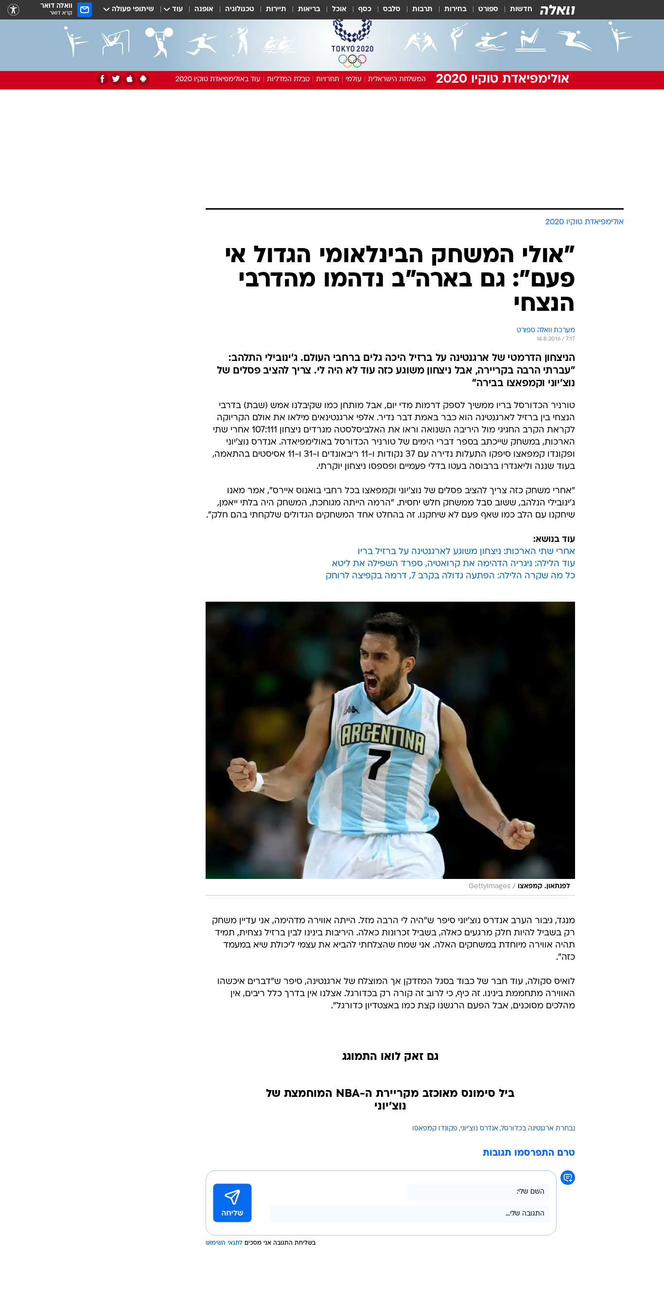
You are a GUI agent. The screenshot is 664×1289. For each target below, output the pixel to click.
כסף (364, 9)
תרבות (422, 9)
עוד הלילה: (553, 564)
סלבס (392, 9)
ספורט (488, 9)
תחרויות (327, 79)
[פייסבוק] (102, 79)
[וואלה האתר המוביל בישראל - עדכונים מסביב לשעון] (557, 10)
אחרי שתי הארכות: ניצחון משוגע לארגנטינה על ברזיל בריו (466, 551)
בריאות (309, 9)
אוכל (339, 9)
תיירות (276, 9)
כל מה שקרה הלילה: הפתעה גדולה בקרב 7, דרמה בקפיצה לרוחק (450, 576)
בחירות (455, 9)
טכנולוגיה (239, 9)
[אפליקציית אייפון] (129, 79)
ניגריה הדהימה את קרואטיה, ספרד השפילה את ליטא (432, 564)
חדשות (521, 9)
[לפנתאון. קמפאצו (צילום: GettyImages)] (390, 748)
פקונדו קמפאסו (434, 1129)
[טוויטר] (116, 79)
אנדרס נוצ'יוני (479, 1129)
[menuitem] (515, 9)
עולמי (354, 79)
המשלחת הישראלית (397, 79)
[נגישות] (13, 10)
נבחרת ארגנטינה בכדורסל (538, 1129)
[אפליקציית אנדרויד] (143, 79)
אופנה (203, 9)
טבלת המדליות (288, 79)
